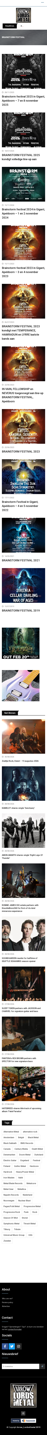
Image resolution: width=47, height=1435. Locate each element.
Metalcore (31, 1183)
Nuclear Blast (24, 1200)
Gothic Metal (20, 1166)
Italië (20, 1177)
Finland (7, 1166)
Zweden (7, 1241)
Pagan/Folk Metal (12, 1206)
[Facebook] (5, 1346)
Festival (36, 1160)
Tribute (17, 1229)
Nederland (27, 1195)
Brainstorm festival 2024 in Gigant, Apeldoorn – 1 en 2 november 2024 (23, 213)
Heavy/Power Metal (25, 1172)
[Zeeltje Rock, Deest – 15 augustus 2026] (23, 736)
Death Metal (37, 1149)
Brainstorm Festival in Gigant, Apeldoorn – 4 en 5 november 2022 (20, 506)
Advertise (6, 1306)
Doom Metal (24, 1155)
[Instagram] (18, 1346)
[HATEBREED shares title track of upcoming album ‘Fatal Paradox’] (23, 1084)
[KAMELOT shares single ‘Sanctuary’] (23, 783)
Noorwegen (9, 1200)
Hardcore (34, 1166)
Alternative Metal (11, 1132)
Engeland (24, 1160)
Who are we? (7, 1298)
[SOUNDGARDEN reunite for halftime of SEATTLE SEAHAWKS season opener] (23, 934)
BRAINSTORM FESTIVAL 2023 (21, 451)
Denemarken (9, 1155)
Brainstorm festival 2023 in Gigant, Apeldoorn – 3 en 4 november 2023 (23, 272)
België (21, 1137)
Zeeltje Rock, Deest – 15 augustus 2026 (20, 761)
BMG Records (27, 1143)
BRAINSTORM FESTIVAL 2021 (21, 560)
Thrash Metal (29, 1223)
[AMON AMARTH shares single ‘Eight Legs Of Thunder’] (23, 830)
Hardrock (8, 1172)
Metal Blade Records (13, 1183)
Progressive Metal (32, 1206)
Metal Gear (9, 1189)
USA (30, 1235)
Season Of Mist (11, 1218)
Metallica (22, 1189)
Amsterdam (9, 1137)
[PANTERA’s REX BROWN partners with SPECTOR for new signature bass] (23, 1034)
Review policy (7, 1302)
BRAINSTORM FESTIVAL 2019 (21, 610)
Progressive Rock (12, 1212)
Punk (26, 1212)
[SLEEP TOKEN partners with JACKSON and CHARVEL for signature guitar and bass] (23, 984)
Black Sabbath (10, 1143)
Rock (34, 1212)
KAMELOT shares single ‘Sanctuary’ (18, 808)
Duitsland (38, 1155)
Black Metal (33, 1137)
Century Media (21, 1149)
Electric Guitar (10, 1160)
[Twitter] (12, 1346)
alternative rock (30, 1132)
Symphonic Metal (11, 1223)
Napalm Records (11, 1195)
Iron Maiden (9, 1177)
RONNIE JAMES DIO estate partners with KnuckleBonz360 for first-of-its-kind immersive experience (20, 908)
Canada (7, 1149)
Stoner (25, 1218)
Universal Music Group (14, 1235)
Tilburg (7, 1229)
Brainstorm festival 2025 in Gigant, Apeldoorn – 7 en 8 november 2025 (23, 100)
